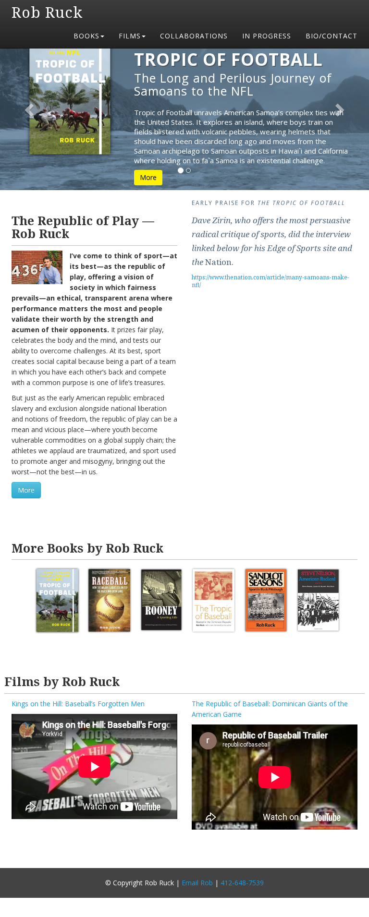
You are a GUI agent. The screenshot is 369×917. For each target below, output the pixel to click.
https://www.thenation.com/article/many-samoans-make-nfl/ (270, 281)
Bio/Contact (331, 35)
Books (86, 35)
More (148, 177)
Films (130, 35)
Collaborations (194, 35)
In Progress (266, 35)
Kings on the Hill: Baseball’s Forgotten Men (78, 703)
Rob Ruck (47, 12)
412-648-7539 (242, 882)
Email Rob (197, 882)
